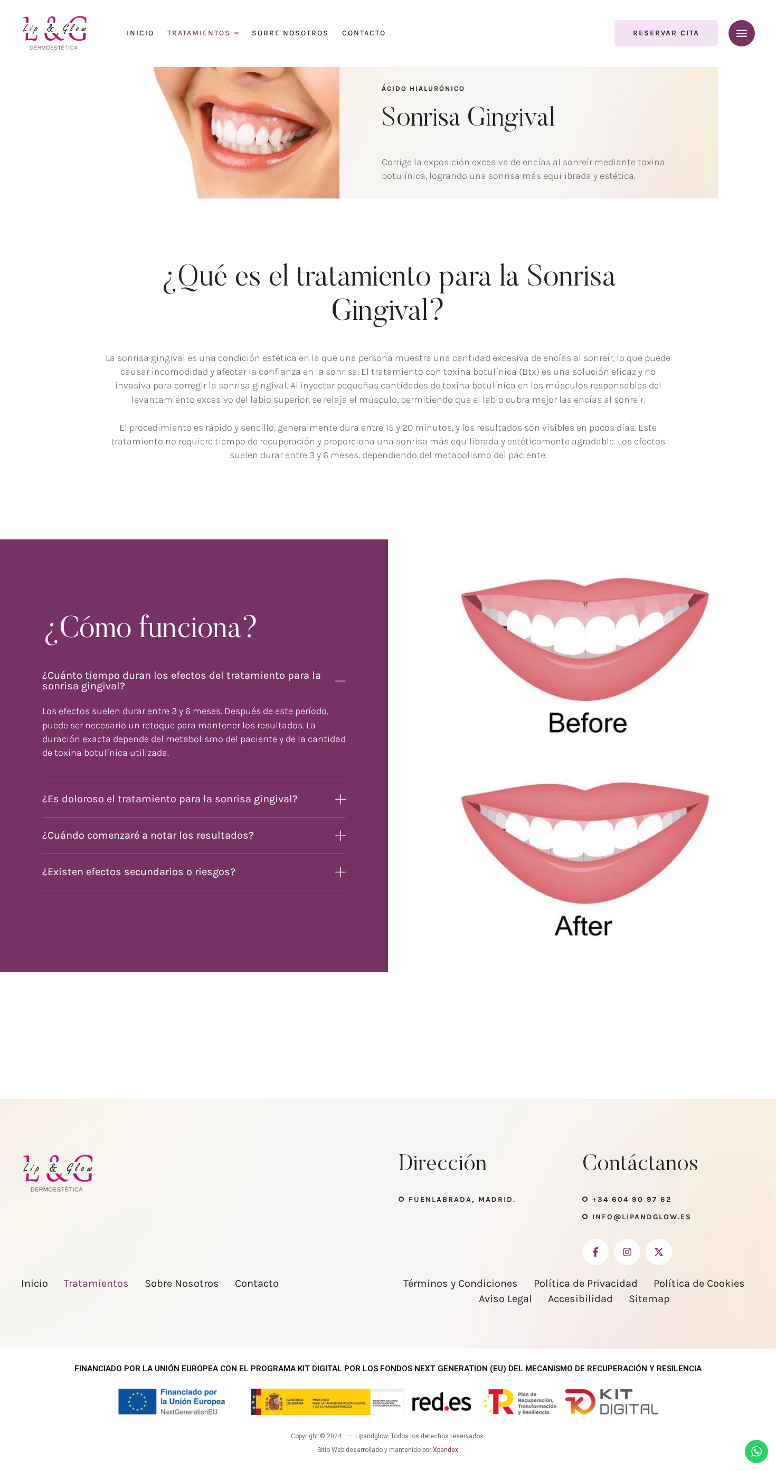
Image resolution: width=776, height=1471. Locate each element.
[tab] (194, 681)
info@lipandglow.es (642, 1216)
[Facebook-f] (595, 1252)
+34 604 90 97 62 (631, 1199)
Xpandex (445, 1450)
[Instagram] (627, 1252)
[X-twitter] (659, 1252)
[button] (666, 33)
